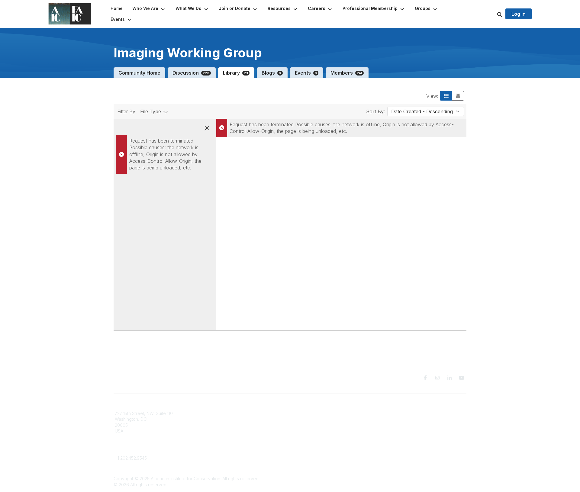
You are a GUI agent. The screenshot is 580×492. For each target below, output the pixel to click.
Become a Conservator (317, 436)
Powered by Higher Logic (440, 478)
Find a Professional (313, 430)
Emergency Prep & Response (323, 442)
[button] (149, 8)
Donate (301, 419)
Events (306, 73)
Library (235, 73)
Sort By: (375, 111)
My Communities (220, 413)
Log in (518, 14)
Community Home (139, 73)
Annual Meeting (309, 425)
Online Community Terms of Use (414, 419)
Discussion (190, 73)
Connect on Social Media (408, 430)
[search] (492, 14)
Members (346, 73)
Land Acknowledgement (407, 413)
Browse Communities (225, 419)
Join (298, 413)
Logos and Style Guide (406, 425)
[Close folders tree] (206, 128)
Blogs (271, 73)
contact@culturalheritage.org (143, 449)
